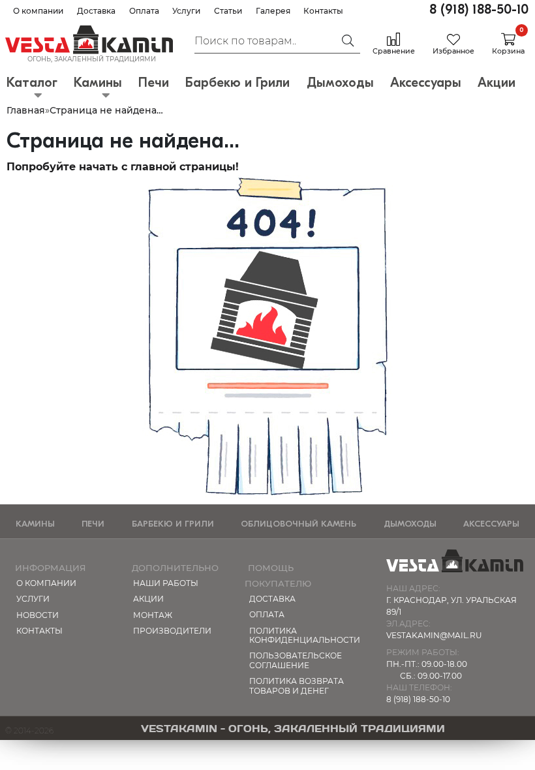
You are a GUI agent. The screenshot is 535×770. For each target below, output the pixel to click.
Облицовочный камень (298, 524)
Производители (172, 631)
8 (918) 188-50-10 (478, 9)
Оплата (144, 11)
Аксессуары (491, 524)
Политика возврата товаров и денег (296, 685)
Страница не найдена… (106, 110)
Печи (93, 524)
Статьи (228, 11)
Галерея (273, 11)
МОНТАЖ (152, 615)
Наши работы (165, 583)
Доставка (96, 11)
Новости (37, 615)
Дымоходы (410, 524)
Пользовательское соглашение (295, 660)
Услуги (186, 11)
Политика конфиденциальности (300, 635)
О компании (38, 11)
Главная (26, 110)
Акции (148, 599)
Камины (35, 524)
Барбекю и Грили (173, 524)
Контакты (323, 11)
